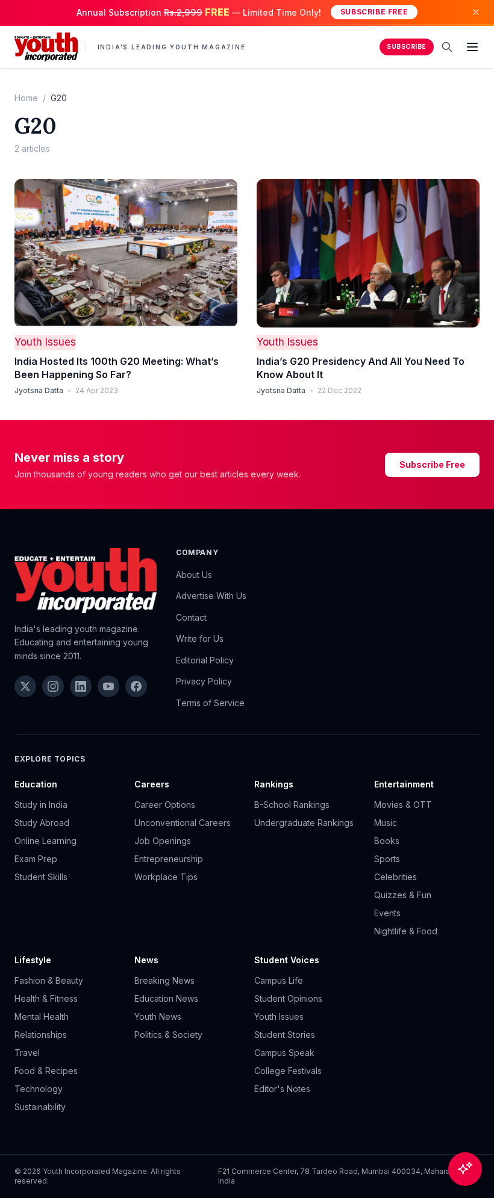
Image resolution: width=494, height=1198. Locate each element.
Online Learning (45, 841)
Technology (38, 1089)
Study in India (40, 804)
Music (385, 823)
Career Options (164, 804)
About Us (194, 575)
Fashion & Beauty (48, 980)
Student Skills (40, 877)
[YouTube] (108, 686)
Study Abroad (41, 823)
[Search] (447, 47)
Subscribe (407, 47)
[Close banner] (475, 12)
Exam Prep (35, 859)
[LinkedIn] (81, 686)
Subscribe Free (374, 11)
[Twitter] (25, 686)
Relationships (40, 1034)
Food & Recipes (46, 1071)
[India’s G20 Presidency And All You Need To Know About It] (368, 253)
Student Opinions (288, 998)
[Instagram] (53, 686)
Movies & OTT (403, 804)
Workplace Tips (166, 877)
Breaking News (164, 980)
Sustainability (40, 1107)
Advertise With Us (211, 596)
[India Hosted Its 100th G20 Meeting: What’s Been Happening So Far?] (125, 253)
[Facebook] (136, 686)
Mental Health (41, 1016)
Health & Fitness (46, 998)
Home (26, 98)
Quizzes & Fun (402, 895)
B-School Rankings (292, 804)
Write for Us (200, 638)
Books (386, 841)
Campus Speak (284, 1052)
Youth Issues (45, 342)
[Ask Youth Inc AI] (465, 1169)
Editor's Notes (282, 1089)
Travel (27, 1052)
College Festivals (288, 1071)
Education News (166, 998)
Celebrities (395, 877)
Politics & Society (168, 1034)
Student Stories (284, 1034)
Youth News (157, 1016)
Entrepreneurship (168, 859)
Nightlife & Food (405, 931)
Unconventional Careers (182, 823)
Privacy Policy (204, 681)
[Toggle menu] (472, 47)
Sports (387, 859)
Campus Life (278, 980)
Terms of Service (210, 703)
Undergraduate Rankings (304, 823)
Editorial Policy (205, 660)
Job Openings (162, 841)
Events (387, 913)
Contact (191, 617)
